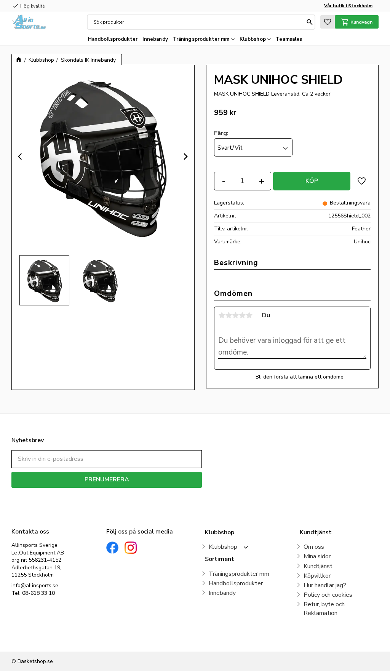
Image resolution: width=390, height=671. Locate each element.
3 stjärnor (235, 315)
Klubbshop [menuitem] (253, 39)
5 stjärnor (249, 315)
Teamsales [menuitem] (289, 39)
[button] (327, 22)
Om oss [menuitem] (314, 547)
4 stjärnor (242, 315)
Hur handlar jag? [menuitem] (325, 585)
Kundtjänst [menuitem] (318, 566)
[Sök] (310, 22)
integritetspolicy (133, 493)
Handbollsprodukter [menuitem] (112, 39)
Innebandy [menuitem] (155, 39)
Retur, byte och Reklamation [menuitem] (324, 608)
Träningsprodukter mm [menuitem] (201, 39)
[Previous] (21, 156)
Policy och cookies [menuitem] (328, 595)
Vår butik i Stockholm (348, 6)
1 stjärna (221, 315)
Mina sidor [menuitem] (317, 556)
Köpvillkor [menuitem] (317, 576)
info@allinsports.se (34, 585)
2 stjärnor (228, 315)
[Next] (185, 156)
